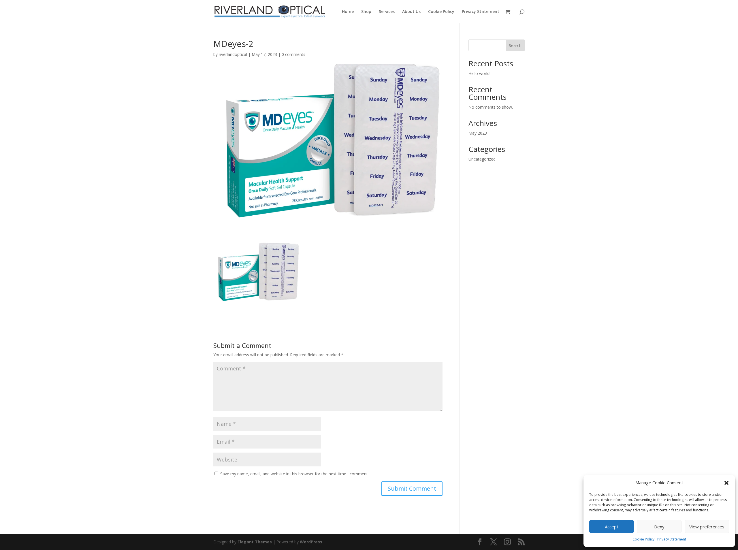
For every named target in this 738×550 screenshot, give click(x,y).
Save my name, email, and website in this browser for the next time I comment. (294, 473)
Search (515, 45)
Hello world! (479, 73)
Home (348, 12)
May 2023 (477, 133)
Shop (366, 12)
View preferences (706, 527)
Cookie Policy (643, 539)
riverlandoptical (233, 54)
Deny (659, 527)
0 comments (293, 54)
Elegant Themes (255, 542)
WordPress (311, 542)
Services (387, 12)
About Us (411, 12)
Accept (611, 527)
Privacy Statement (671, 539)
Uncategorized (482, 159)
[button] (726, 483)
